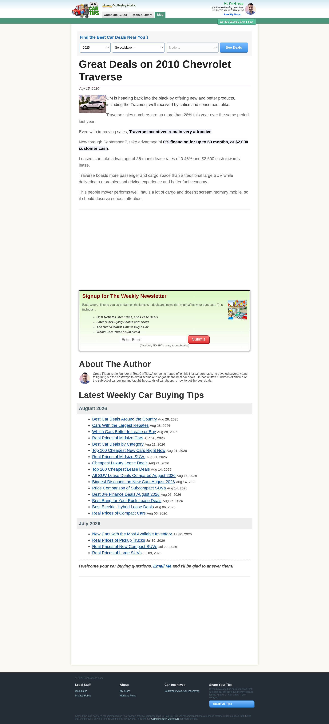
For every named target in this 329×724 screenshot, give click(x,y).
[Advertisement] (50, 84)
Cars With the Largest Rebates (120, 425)
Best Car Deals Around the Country (124, 419)
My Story (125, 690)
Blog (160, 14)
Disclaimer (81, 690)
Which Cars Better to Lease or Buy (124, 431)
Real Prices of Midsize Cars (117, 438)
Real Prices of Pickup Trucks (118, 540)
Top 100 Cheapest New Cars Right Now (128, 450)
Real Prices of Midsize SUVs (118, 456)
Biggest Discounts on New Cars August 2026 (133, 481)
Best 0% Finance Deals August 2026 (126, 494)
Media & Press (128, 695)
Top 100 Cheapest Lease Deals (121, 469)
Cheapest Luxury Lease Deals (120, 463)
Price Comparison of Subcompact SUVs (129, 488)
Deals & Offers (142, 15)
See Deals (234, 47)
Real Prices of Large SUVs (117, 552)
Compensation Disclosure (165, 718)
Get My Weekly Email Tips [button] (236, 21)
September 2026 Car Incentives (181, 690)
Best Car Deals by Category (118, 444)
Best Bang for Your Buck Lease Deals (126, 500)
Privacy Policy (83, 695)
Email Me (162, 566)
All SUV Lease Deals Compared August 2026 (134, 475)
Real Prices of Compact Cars (119, 513)
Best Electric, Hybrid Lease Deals (123, 506)
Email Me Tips (222, 703)
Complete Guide (115, 15)
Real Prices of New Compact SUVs (124, 546)
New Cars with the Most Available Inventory (132, 534)
